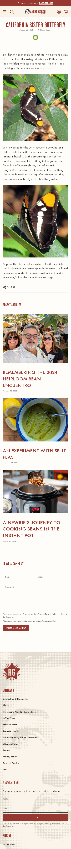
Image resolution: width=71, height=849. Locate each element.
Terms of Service (11, 763)
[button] (12, 12)
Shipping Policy (10, 743)
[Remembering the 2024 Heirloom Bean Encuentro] (35, 338)
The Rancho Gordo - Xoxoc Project (20, 711)
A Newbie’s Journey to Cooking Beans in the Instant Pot (31, 528)
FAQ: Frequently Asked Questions (20, 737)
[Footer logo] (12, 672)
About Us (7, 705)
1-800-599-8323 (46, 3)
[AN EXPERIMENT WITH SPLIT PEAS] (35, 419)
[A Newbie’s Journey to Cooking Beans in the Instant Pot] (35, 491)
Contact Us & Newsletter (15, 698)
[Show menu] (4, 12)
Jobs (5, 769)
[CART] (66, 12)
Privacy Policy (51, 614)
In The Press (9, 718)
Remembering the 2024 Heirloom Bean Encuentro (30, 378)
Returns (6, 750)
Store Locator (10, 724)
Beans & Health (11, 730)
